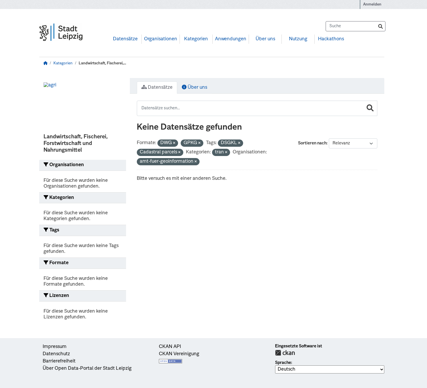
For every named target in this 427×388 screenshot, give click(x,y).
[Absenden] (380, 26)
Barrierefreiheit (59, 361)
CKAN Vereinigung (179, 354)
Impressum (55, 347)
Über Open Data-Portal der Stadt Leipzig (87, 368)
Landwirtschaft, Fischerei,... (102, 63)
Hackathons (331, 39)
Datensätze (125, 39)
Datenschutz (56, 354)
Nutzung (298, 39)
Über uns (265, 39)
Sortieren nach (312, 143)
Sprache (283, 363)
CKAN (285, 353)
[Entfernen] (174, 143)
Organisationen (160, 39)
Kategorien (196, 39)
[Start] (45, 63)
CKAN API (170, 347)
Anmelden (372, 4)
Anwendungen (230, 39)
